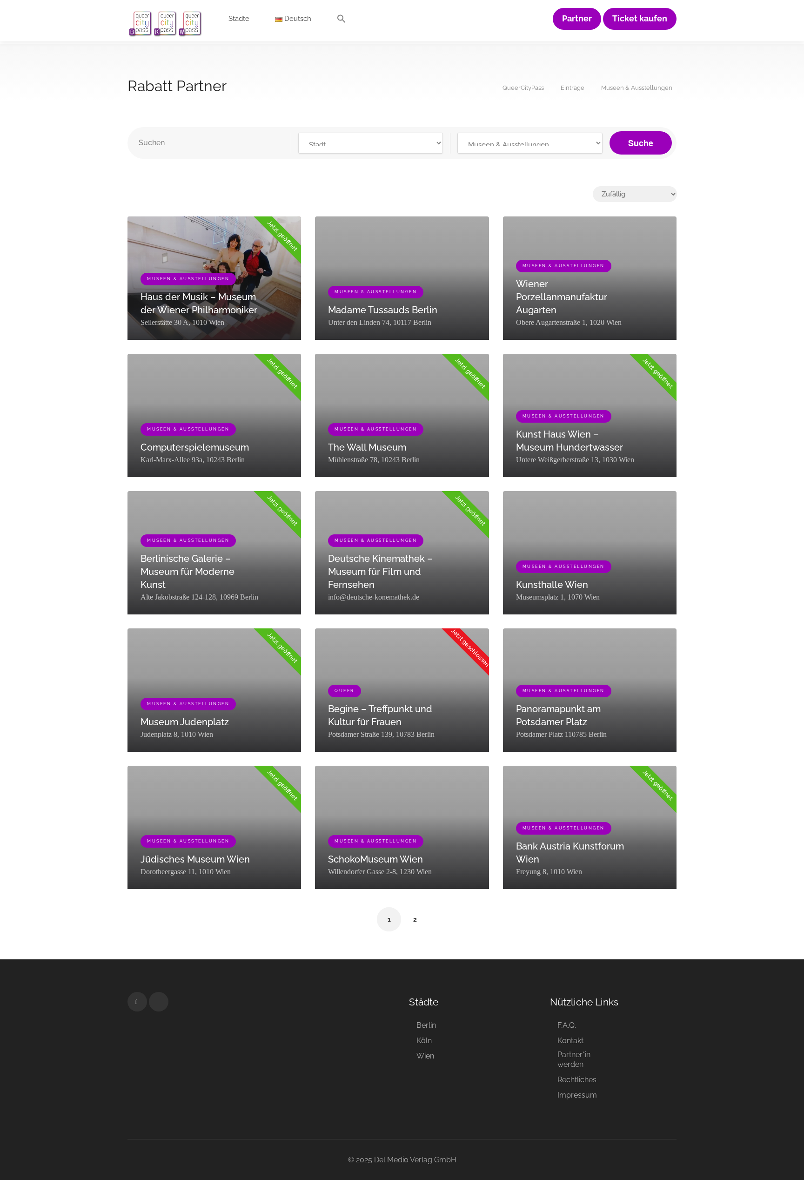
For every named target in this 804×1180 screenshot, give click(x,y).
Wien (425, 1056)
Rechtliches (576, 1079)
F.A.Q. (566, 1025)
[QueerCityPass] (165, 23)
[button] (341, 21)
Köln (424, 1040)
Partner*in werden (573, 1059)
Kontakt (570, 1040)
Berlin (426, 1025)
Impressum (577, 1095)
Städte (238, 18)
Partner (577, 18)
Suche (640, 143)
